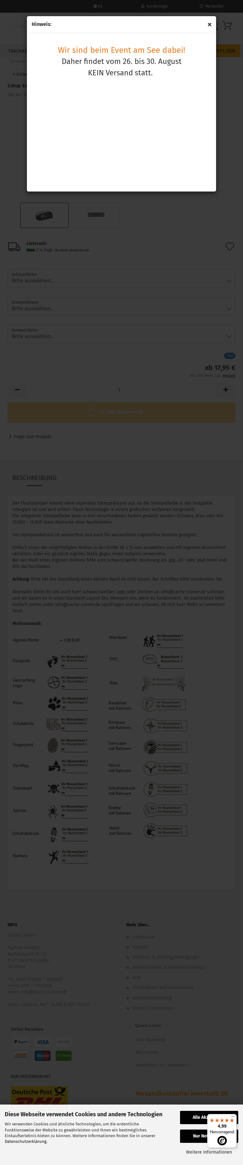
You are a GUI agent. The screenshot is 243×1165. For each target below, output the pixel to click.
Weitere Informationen (209, 1152)
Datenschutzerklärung (26, 1141)
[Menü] (233, 1118)
